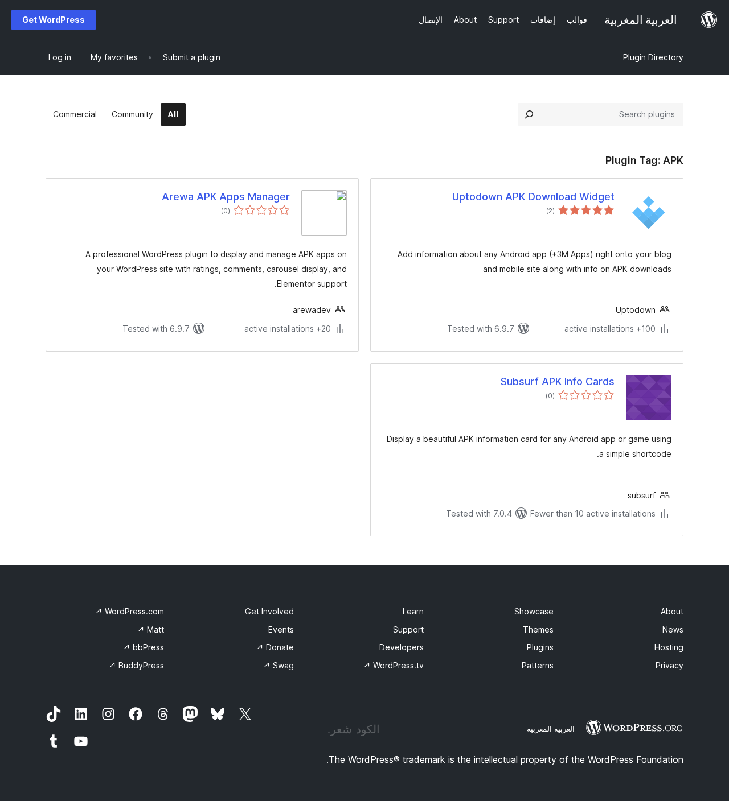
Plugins (540, 647)
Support (408, 629)
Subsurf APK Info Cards (558, 381)
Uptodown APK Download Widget (533, 197)
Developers (401, 647)
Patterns (538, 665)
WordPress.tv (393, 665)
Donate (275, 647)
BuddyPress (136, 665)
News (672, 629)
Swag (278, 665)
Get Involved (269, 611)
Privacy (669, 665)
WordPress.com (129, 611)
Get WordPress (53, 19)
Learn (413, 611)
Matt (150, 629)
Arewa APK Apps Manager (226, 197)
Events (281, 629)
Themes (538, 629)
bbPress (143, 647)
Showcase (534, 611)
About (672, 611)
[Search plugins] (529, 114)
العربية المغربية (551, 728)
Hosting (668, 647)
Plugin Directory (653, 57)
